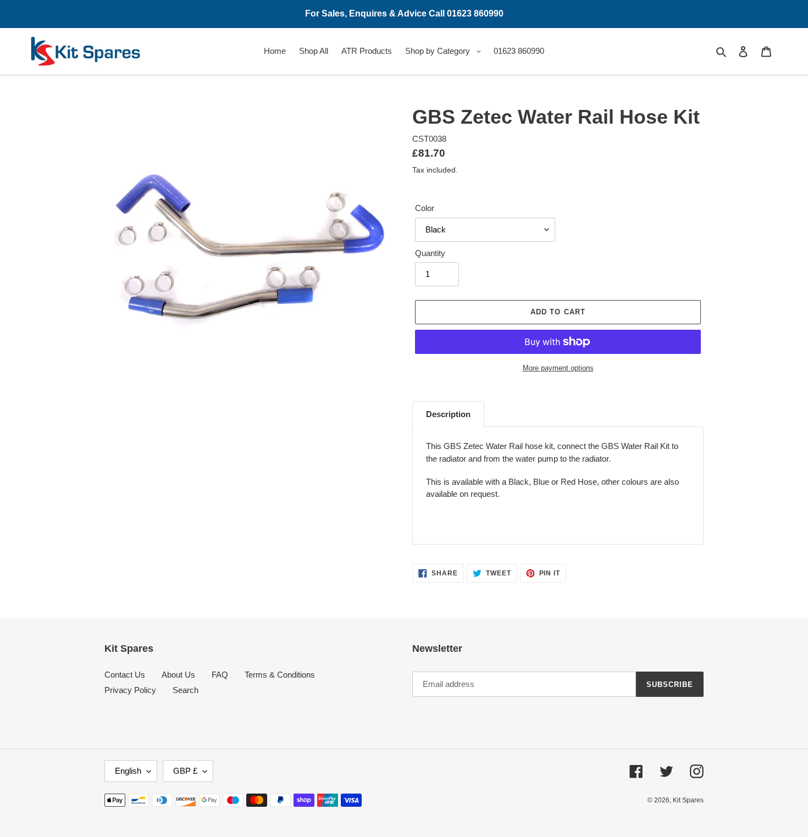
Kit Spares (688, 800)
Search (185, 690)
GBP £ (185, 770)
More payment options (558, 368)
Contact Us (124, 674)
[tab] (448, 414)
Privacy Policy (130, 690)
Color (424, 208)
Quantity (430, 253)
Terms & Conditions (280, 674)
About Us (178, 674)
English (128, 770)
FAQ (220, 674)
